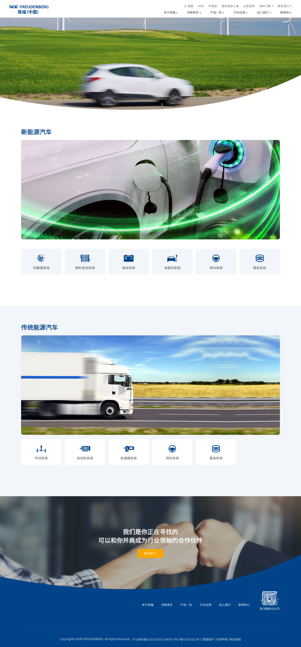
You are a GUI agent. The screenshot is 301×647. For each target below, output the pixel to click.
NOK (201, 6)
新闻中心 (286, 12)
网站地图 (235, 639)
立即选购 (249, 6)
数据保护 (208, 639)
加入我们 (262, 12)
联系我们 (283, 6)
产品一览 (216, 12)
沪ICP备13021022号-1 (187, 639)
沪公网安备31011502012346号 (152, 639)
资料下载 (265, 6)
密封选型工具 (230, 6)
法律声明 (221, 639)
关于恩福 (169, 12)
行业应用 (239, 12)
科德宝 (212, 6)
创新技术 (193, 12)
